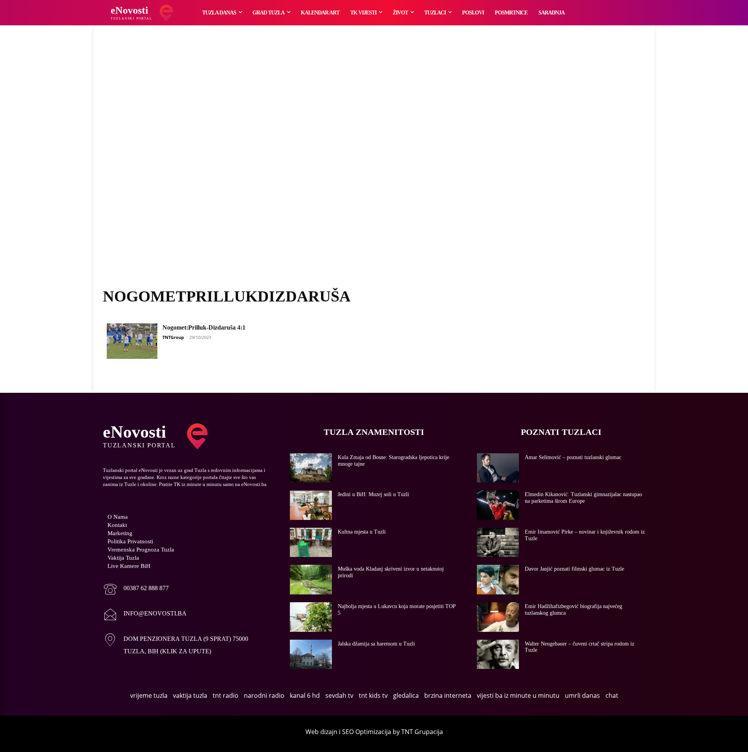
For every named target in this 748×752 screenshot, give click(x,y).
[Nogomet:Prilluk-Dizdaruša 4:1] (132, 341)
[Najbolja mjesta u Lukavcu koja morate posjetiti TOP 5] (311, 617)
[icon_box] (136, 590)
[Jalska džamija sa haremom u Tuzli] (311, 654)
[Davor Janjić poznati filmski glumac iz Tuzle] (498, 579)
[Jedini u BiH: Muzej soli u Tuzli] (311, 505)
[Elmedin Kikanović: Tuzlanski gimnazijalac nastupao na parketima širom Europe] (498, 505)
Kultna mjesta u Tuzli (362, 532)
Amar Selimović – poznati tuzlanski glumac (573, 457)
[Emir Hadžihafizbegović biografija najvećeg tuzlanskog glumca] (498, 617)
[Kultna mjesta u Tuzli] (311, 542)
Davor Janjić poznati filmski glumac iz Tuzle (574, 569)
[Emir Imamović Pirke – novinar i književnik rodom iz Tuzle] (498, 542)
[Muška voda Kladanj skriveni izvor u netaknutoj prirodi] (311, 579)
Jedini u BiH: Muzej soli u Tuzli (373, 494)
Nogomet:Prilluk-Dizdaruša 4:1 (203, 327)
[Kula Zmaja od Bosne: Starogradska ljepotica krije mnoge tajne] (311, 468)
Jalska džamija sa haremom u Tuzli (376, 644)
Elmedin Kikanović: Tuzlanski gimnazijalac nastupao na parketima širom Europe (583, 497)
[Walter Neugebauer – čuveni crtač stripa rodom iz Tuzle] (498, 654)
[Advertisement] (374, 166)
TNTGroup (173, 337)
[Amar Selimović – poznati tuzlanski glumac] (498, 468)
